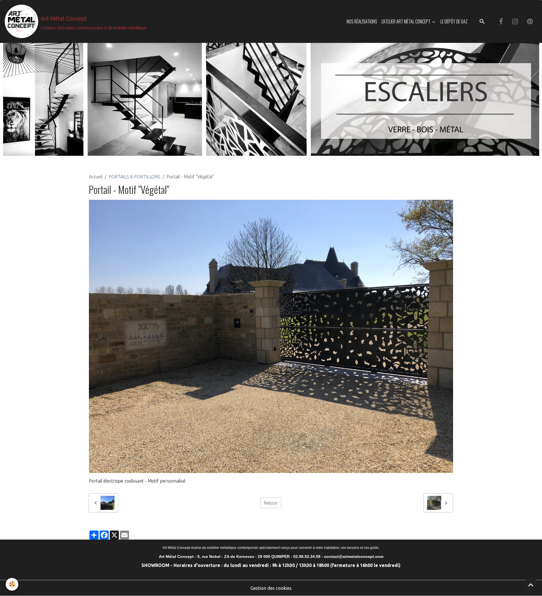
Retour (271, 502)
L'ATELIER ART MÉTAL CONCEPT (406, 21)
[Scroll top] (531, 585)
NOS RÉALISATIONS (362, 21)
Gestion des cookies (271, 588)
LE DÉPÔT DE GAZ (453, 21)
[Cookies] (12, 584)
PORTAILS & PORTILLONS (134, 176)
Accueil (95, 176)
